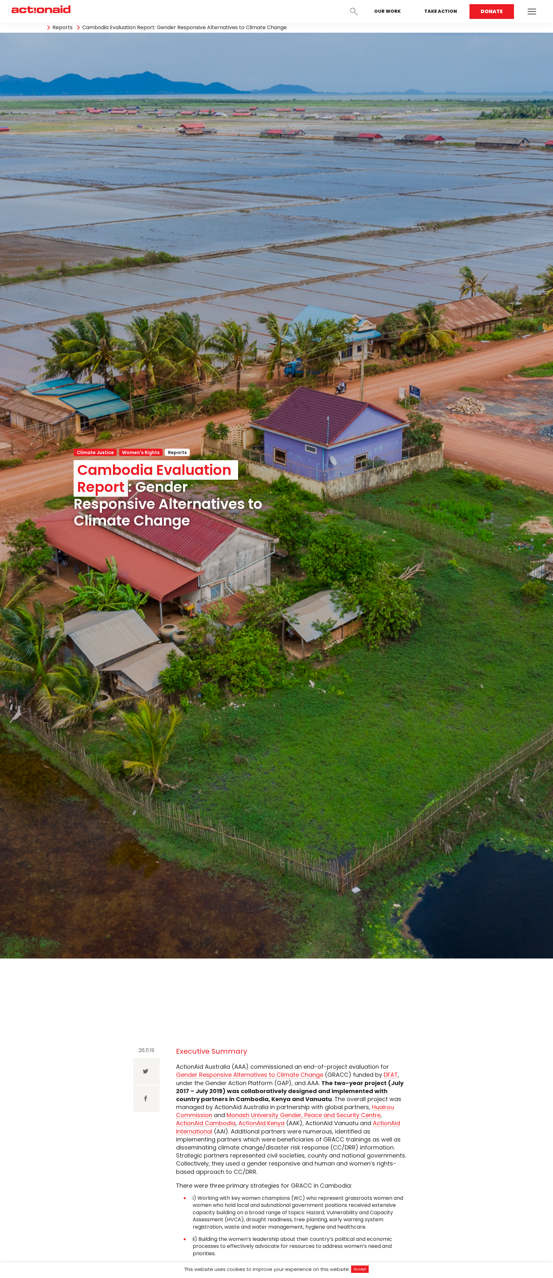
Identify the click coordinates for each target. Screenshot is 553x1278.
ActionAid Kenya (261, 1123)
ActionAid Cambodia (206, 1123)
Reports (62, 27)
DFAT (391, 1075)
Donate (492, 11)
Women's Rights (141, 452)
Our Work (387, 11)
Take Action (440, 11)
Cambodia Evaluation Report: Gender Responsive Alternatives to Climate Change (184, 27)
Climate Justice (95, 452)
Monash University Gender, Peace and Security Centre (304, 1115)
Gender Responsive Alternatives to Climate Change (249, 1075)
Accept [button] (360, 1269)
